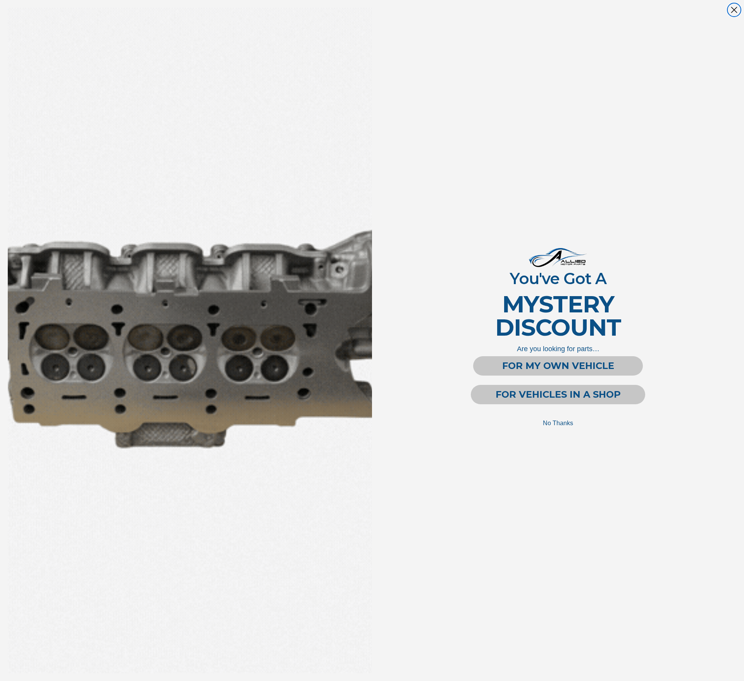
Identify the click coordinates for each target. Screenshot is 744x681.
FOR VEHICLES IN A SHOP (558, 394)
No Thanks (558, 423)
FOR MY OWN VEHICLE (558, 365)
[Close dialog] (734, 10)
